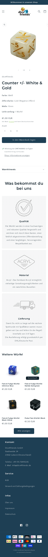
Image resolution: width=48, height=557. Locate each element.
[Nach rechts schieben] (30, 70)
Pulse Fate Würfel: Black (35, 418)
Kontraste (28, 552)
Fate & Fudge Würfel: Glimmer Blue (11, 385)
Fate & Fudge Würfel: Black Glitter (11, 419)
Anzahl (4, 126)
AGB (7, 480)
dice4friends (21, 550)
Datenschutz (10, 514)
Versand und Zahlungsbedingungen (20, 486)
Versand (11, 121)
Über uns (9, 503)
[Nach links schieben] (18, 70)
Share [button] (7, 161)
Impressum (9, 508)
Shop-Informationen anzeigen (17, 155)
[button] (3, 11)
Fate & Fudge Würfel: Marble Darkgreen (33, 385)
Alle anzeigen (24, 431)
